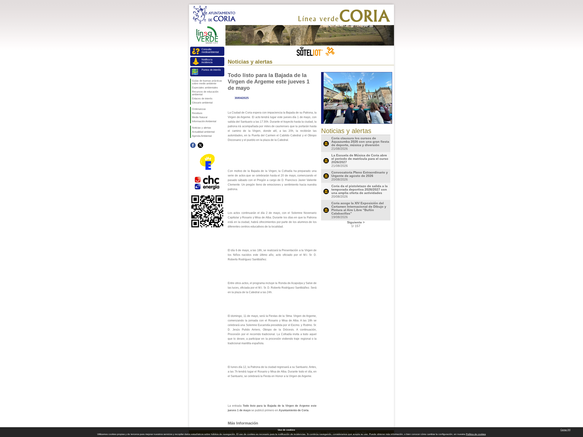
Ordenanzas (199, 109)
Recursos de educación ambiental (205, 93)
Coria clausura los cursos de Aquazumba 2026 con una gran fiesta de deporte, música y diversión (360, 142)
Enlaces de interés (202, 98)
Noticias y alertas (201, 127)
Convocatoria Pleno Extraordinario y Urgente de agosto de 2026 (359, 174)
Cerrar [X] (565, 430)
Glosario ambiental (202, 102)
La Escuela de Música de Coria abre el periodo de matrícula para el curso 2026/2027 (359, 159)
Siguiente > (356, 222)
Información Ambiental (204, 121)
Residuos (197, 113)
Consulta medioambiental (210, 50)
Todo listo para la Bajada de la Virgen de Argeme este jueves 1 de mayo (268, 81)
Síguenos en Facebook (193, 145)
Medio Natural (199, 117)
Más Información (243, 423)
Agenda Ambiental (202, 135)
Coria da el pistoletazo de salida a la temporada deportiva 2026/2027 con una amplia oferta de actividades (359, 189)
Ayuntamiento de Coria (294, 410)
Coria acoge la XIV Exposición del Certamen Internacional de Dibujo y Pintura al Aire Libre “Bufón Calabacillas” (358, 208)
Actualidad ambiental (203, 131)
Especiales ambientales (205, 87)
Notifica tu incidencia (207, 61)
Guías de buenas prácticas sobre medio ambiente (207, 82)
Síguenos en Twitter (200, 145)
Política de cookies (476, 434)
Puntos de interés (211, 69)
